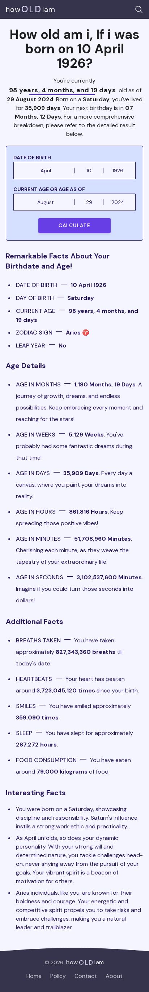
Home (34, 976)
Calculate (75, 225)
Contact (85, 976)
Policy (58, 976)
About (114, 976)
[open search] (139, 9)
